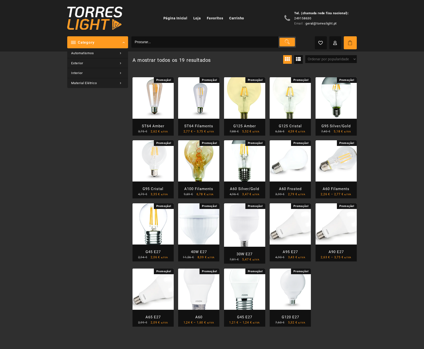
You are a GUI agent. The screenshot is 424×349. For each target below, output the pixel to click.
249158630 (302, 18)
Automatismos (82, 53)
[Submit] (287, 42)
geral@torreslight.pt (321, 23)
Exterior (77, 63)
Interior (76, 73)
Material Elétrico (84, 83)
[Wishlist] (321, 42)
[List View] (298, 59)
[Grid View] (287, 59)
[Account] (335, 42)
